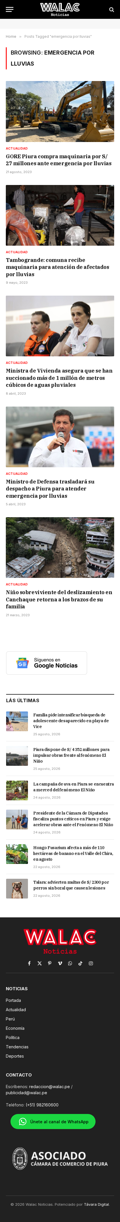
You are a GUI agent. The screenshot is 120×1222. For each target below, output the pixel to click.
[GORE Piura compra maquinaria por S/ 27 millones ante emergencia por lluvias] (60, 111)
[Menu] (9, 9)
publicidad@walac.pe (26, 1092)
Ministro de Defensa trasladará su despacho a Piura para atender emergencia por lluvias (50, 488)
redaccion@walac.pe (49, 1086)
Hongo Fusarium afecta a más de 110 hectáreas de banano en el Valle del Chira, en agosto (73, 853)
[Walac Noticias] (60, 9)
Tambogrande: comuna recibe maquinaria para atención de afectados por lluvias (57, 267)
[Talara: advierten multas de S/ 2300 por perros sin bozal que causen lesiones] (17, 888)
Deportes (15, 1056)
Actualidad (16, 1009)
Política (13, 1037)
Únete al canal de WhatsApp (59, 1121)
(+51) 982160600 (42, 1104)
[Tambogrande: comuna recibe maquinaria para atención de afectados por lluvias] (60, 215)
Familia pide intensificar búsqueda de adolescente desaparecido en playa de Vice (71, 720)
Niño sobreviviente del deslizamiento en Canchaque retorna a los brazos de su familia (59, 599)
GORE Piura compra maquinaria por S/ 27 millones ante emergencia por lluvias (58, 160)
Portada (13, 1000)
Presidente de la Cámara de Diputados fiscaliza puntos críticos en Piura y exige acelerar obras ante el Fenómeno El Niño (73, 819)
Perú (10, 1018)
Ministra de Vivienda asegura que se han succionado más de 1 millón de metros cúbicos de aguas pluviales (59, 377)
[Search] (111, 9)
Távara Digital (96, 1204)
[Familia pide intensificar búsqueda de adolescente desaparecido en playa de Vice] (17, 721)
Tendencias (17, 1046)
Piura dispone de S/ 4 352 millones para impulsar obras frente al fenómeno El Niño (71, 755)
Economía (15, 1028)
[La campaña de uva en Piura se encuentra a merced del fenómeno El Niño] (17, 790)
